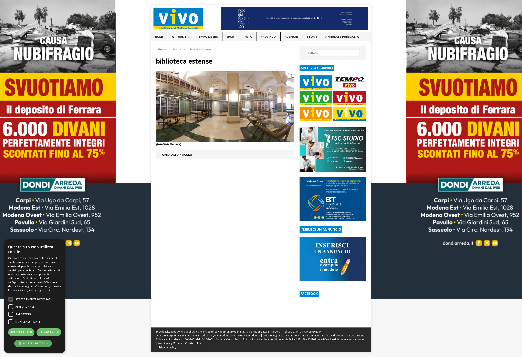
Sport (231, 37)
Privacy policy (167, 347)
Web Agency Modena (170, 343)
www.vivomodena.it (249, 335)
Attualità (180, 37)
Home (159, 37)
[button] (34, 343)
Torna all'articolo (176, 154)
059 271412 (294, 331)
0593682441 (316, 331)
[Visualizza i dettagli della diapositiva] (294, 18)
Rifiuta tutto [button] (49, 332)
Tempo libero (207, 37)
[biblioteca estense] (225, 139)
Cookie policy (193, 343)
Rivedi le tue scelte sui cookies (347, 339)
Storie (312, 37)
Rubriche (292, 37)
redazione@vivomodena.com (218, 335)
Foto (248, 37)
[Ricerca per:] (333, 52)
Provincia (268, 37)
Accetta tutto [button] (21, 332)
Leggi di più (44, 290)
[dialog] (34, 296)
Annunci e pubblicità (342, 37)
